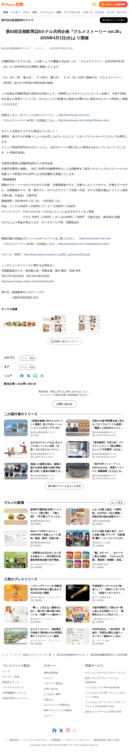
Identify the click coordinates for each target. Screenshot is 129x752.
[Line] (35, 375)
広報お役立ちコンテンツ (16, 698)
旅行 (35, 12)
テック (110, 12)
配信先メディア (11, 682)
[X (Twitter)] (28, 375)
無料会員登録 (51, 672)
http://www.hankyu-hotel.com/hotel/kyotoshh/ (27, 281)
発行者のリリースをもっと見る (64, 486)
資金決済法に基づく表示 (107, 740)
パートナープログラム (35, 740)
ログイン (48, 678)
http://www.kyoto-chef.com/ (95, 238)
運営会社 (14, 740)
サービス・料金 (11, 676)
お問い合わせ (64, 404)
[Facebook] (22, 375)
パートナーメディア (13, 687)
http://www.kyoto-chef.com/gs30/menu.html (83, 120)
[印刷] (42, 375)
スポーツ (87, 12)
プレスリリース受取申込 (57, 705)
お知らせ (48, 699)
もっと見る (117, 502)
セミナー (48, 715)
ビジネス (99, 12)
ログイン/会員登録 (115, 4)
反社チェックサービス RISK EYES (103, 711)
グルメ (26, 12)
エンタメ (15, 12)
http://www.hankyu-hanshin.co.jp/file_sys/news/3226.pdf (57, 254)
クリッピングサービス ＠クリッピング (105, 672)
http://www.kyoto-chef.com (73, 115)
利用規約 (56, 740)
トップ (4, 654)
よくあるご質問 (52, 694)
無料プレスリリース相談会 (58, 710)
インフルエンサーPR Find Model (102, 687)
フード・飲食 (27, 358)
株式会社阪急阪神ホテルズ (15, 48)
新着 (5, 12)
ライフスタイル (72, 12)
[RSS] (75, 731)
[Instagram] (68, 731)
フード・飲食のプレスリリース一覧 (32, 654)
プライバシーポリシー (77, 740)
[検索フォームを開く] (94, 4)
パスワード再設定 (53, 683)
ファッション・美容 (50, 12)
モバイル (121, 12)
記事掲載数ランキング (14, 692)
